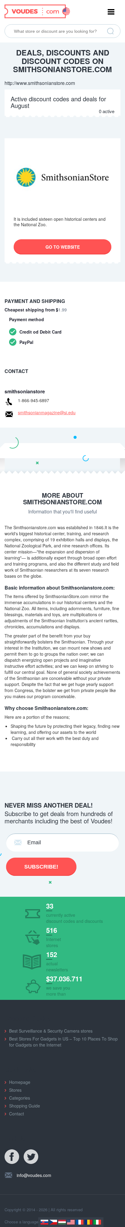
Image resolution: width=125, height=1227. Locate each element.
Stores (15, 1090)
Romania (88, 1222)
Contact (16, 1114)
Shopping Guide (24, 1106)
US (71, 1222)
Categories (19, 1098)
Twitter (31, 1157)
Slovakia (44, 1222)
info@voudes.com (34, 1175)
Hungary (62, 1222)
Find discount (110, 31)
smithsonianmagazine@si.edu (47, 412)
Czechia (53, 1222)
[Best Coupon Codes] (37, 11)
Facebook (12, 1157)
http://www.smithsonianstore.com (40, 82)
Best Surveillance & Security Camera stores (51, 1031)
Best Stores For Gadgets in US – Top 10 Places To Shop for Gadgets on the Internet (63, 1042)
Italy (97, 1222)
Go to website (63, 247)
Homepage (19, 1082)
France (79, 1222)
